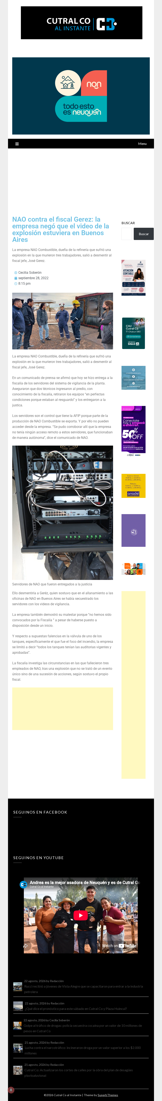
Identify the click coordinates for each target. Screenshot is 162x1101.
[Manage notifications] (11, 1090)
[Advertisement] (81, 180)
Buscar (128, 223)
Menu (142, 143)
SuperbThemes (108, 1095)
